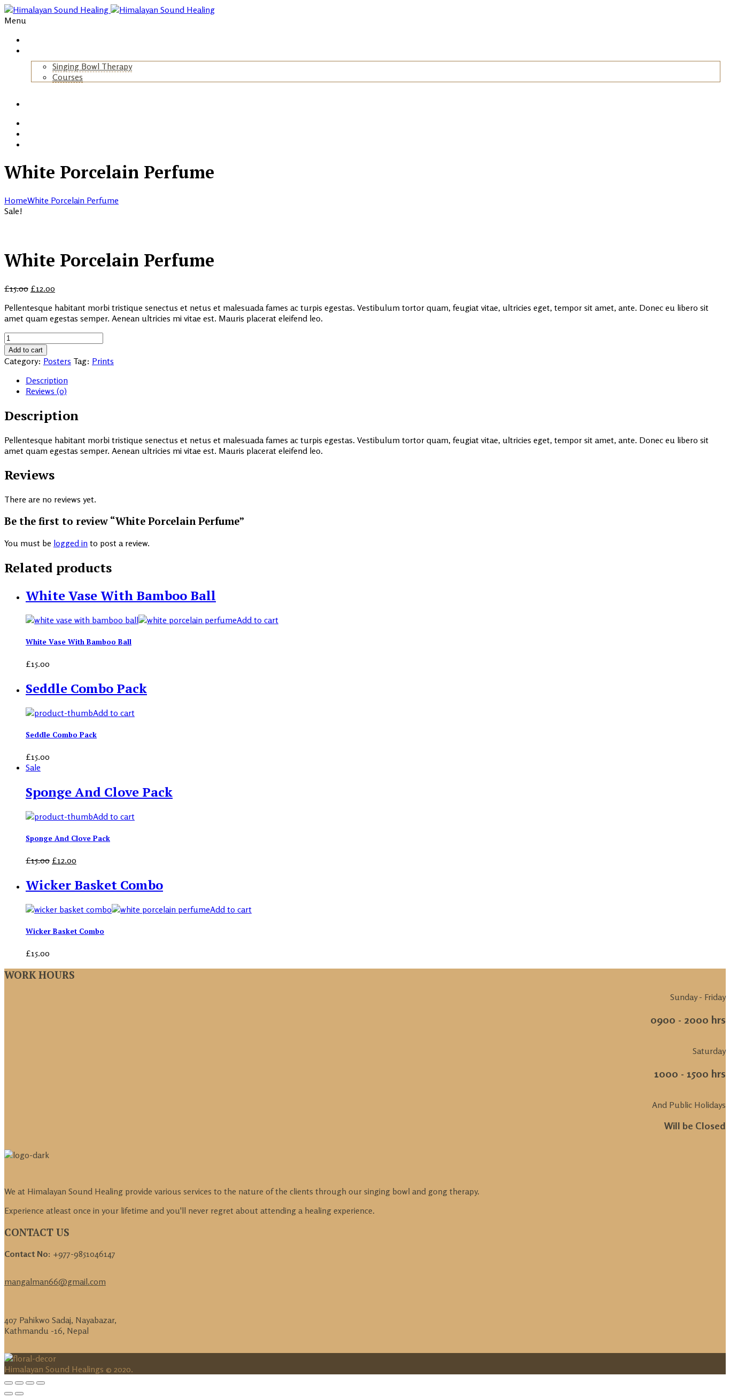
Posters (57, 361)
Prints (103, 361)
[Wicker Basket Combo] (118, 909)
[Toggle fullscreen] (30, 1383)
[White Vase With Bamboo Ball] (131, 620)
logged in (70, 543)
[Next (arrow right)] (19, 1393)
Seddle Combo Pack (61, 735)
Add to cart (26, 350)
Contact (41, 144)
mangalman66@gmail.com (55, 1281)
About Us (42, 50)
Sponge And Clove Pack (68, 838)
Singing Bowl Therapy (92, 66)
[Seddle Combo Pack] (59, 712)
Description (47, 380)
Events (38, 134)
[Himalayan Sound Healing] (109, 9)
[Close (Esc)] (8, 1383)
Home (36, 40)
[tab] (376, 380)
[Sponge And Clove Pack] (59, 816)
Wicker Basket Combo (65, 931)
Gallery (39, 104)
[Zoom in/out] (40, 1383)
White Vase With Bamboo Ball (78, 642)
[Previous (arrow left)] (8, 1393)
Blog (34, 123)
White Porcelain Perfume (73, 200)
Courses (67, 77)
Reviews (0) (46, 391)
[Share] (19, 1383)
